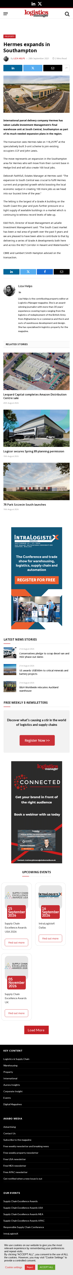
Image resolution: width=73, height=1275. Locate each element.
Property (9, 36)
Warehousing (10, 1065)
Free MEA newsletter (14, 1165)
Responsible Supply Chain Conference (23, 1227)
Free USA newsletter (14, 1159)
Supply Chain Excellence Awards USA (23, 1207)
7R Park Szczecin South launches (24, 504)
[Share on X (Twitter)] (32, 68)
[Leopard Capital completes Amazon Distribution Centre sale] (36, 371)
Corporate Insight (13, 1091)
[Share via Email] (52, 68)
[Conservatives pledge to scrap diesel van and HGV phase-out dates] (10, 652)
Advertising (9, 1126)
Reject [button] (30, 1267)
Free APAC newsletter (15, 1172)
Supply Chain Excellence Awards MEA (23, 1214)
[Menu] (5, 14)
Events (7, 1097)
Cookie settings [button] (13, 1267)
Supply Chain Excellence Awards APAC (24, 1220)
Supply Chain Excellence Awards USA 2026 (16, 927)
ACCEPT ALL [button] (46, 1267)
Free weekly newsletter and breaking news (26, 1146)
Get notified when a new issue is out (22, 1178)
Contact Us (9, 1133)
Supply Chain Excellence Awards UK (16, 998)
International (10, 1078)
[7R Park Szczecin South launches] (36, 481)
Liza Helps (19, 58)
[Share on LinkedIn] (12, 68)
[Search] (67, 14)
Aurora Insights (11, 1084)
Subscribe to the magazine (17, 1139)
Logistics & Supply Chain (16, 1059)
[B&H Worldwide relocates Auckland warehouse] (10, 686)
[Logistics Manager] (36, 13)
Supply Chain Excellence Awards (20, 1201)
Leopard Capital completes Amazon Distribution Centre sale (35, 396)
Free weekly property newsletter (20, 1152)
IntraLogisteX (10, 1233)
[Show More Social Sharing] (66, 68)
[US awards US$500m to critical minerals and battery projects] (10, 669)
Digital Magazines (12, 1104)
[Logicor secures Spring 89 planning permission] (36, 428)
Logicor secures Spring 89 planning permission (33, 451)
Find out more (16, 942)
